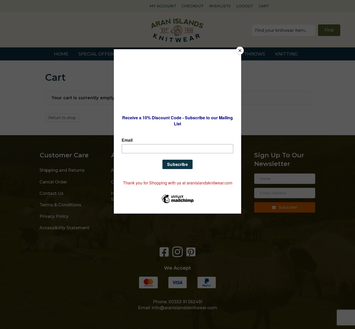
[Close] (240, 50)
